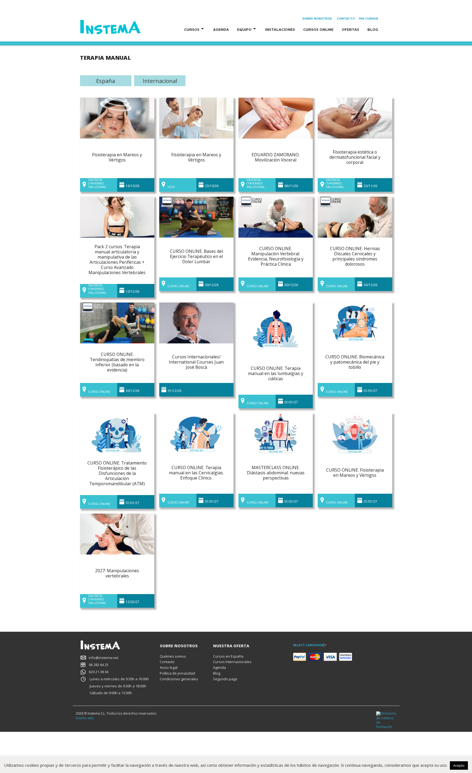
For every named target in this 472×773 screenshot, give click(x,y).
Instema (126, 27)
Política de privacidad (177, 673)
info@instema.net (103, 657)
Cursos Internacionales (232, 661)
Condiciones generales (179, 678)
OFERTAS (350, 29)
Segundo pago (225, 678)
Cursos (191, 29)
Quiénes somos (173, 656)
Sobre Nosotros (317, 18)
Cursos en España (228, 656)
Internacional (160, 81)
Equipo (244, 29)
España (105, 81)
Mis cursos (368, 18)
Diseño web (85, 718)
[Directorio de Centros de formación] (386, 720)
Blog (372, 29)
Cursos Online (318, 29)
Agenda (221, 29)
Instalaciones (280, 29)
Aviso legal (169, 667)
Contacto (346, 18)
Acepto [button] (459, 765)
